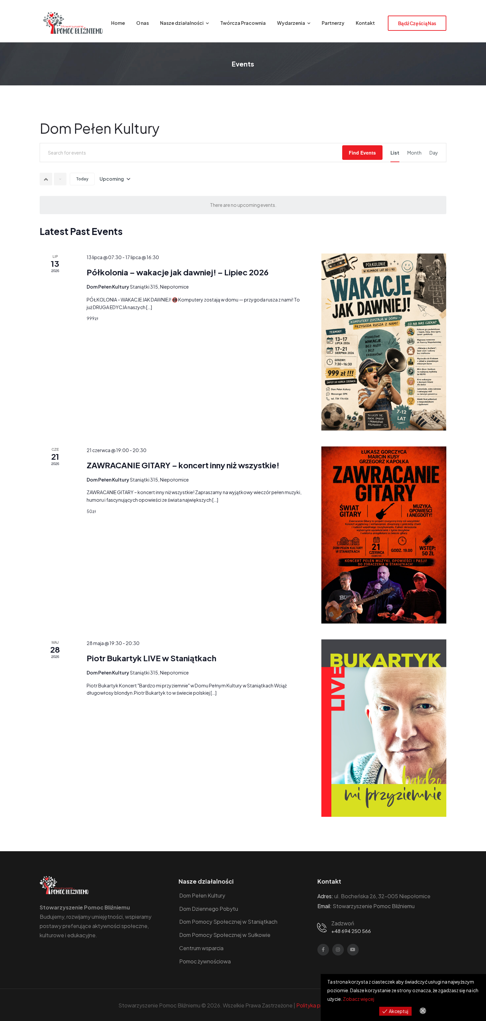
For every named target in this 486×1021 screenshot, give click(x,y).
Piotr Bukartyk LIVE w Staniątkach (151, 658)
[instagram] (338, 949)
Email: (324, 906)
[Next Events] (60, 179)
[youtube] (353, 949)
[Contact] (323, 927)
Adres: (325, 896)
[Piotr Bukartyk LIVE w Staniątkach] (383, 728)
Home (118, 23)
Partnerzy (333, 23)
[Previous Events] (46, 179)
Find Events (362, 152)
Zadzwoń (342, 923)
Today (82, 178)
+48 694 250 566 (351, 931)
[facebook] (323, 949)
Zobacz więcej (358, 999)
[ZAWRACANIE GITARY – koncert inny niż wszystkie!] (383, 535)
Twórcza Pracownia (243, 23)
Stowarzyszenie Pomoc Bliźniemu (374, 906)
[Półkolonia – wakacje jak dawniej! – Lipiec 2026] (383, 342)
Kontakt (365, 23)
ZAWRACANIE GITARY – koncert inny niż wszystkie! (183, 465)
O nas (142, 23)
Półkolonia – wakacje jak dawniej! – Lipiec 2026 (177, 272)
